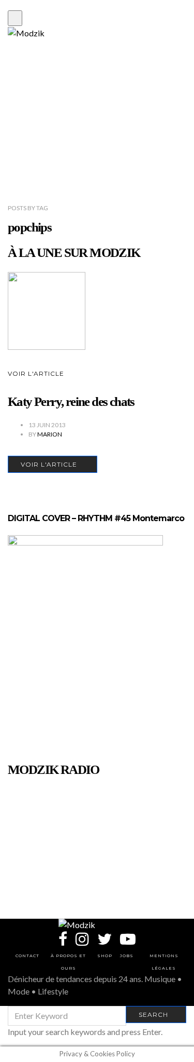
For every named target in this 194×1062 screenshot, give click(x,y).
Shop (104, 955)
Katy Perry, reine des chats (71, 401)
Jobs (126, 955)
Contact (27, 955)
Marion (49, 434)
